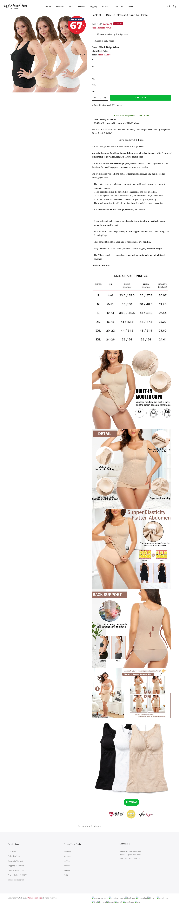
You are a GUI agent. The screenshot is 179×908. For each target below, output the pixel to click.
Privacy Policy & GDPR (17, 875)
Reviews (82, 826)
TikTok (67, 861)
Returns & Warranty (16, 861)
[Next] (82, 52)
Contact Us (12, 851)
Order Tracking (14, 856)
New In (48, 6)
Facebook (67, 851)
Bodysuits (81, 6)
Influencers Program (16, 880)
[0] (174, 6)
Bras (71, 6)
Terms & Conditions (16, 870)
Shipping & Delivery (16, 866)
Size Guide (104, 54)
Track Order (118, 6)
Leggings (93, 6)
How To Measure (93, 826)
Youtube (67, 866)
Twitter (66, 875)
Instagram (67, 856)
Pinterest (67, 870)
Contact (131, 6)
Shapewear (60, 6)
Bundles (105, 6)
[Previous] (12, 52)
